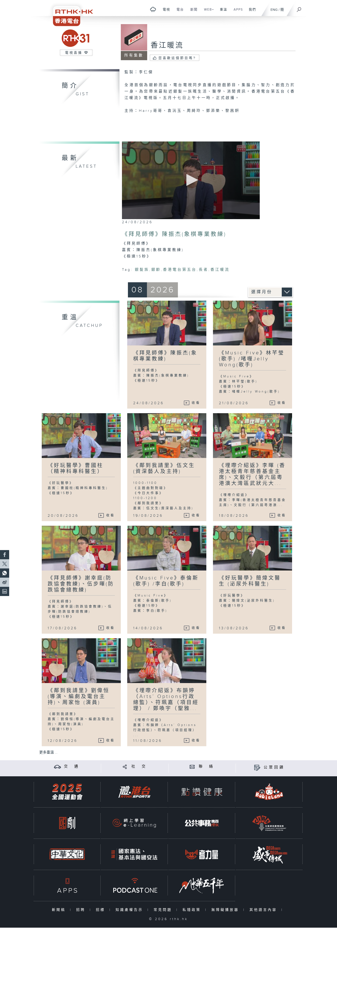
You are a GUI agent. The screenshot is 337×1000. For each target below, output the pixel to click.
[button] (191, 180)
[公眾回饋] (257, 767)
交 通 (72, 766)
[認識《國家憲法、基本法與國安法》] (134, 854)
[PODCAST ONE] (134, 885)
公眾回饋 (274, 767)
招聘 (81, 910)
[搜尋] (299, 8)
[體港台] (134, 792)
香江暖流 (167, 45)
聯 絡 (206, 766)
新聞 (192, 12)
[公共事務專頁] (201, 823)
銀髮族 (142, 270)
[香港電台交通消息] (57, 766)
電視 (164, 12)
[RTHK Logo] (70, 13)
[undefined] (153, 9)
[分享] (125, 766)
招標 (101, 910)
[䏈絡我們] (192, 766)
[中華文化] (67, 854)
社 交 (139, 766)
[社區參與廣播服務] (269, 823)
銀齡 (156, 270)
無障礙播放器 (226, 910)
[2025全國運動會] (67, 792)
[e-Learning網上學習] (134, 823)
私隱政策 (192, 910)
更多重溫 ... (48, 752)
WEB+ (207, 12)
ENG (274, 10)
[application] (191, 180)
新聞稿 (60, 910)
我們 (250, 12)
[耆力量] (201, 854)
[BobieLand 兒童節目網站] (269, 792)
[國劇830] (67, 823)
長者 (203, 270)
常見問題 (164, 910)
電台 (178, 12)
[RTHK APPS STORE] (67, 885)
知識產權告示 (130, 910)
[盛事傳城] (269, 854)
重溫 (221, 12)
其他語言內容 (264, 910)
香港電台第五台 (180, 270)
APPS (236, 12)
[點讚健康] (201, 792)
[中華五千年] (201, 885)
